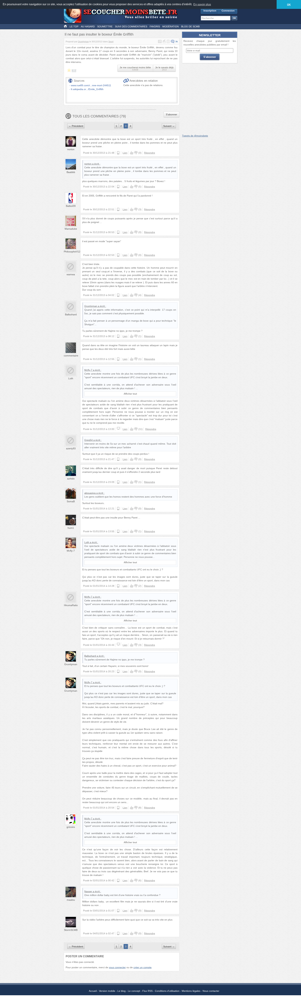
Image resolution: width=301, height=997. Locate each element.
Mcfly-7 (88, 370)
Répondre (149, 152)
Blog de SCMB (190, 26)
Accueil (93, 991)
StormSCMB (71, 930)
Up (131, 153)
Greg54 (88, 440)
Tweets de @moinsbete (195, 135)
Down (136, 153)
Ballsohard (71, 314)
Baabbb (71, 172)
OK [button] (289, 4)
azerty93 (71, 448)
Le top (74, 26)
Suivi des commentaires (131, 26)
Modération (170, 26)
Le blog (121, 991)
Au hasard (88, 26)
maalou (71, 899)
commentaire (71, 355)
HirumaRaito (71, 605)
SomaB (71, 501)
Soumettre (105, 26)
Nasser (88, 891)
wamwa (71, 274)
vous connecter (117, 967)
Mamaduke (71, 228)
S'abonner (171, 114)
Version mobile (107, 991)
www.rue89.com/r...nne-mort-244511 (91, 85)
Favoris (155, 26)
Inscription (209, 10)
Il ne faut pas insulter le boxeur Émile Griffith (99, 34)
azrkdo (71, 478)
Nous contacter (211, 991)
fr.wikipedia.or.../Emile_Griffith (87, 89)
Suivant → (169, 126)
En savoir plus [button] (202, 4)
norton (70, 149)
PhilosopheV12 (72, 251)
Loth (70, 378)
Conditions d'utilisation (167, 991)
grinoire (71, 827)
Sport (110, 41)
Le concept (134, 991)
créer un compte (142, 967)
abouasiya (90, 493)
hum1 (71, 527)
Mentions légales (191, 991)
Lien (125, 152)
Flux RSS (147, 991)
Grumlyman (83, 41)
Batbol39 (71, 206)
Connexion (228, 10)
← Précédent (76, 126)
